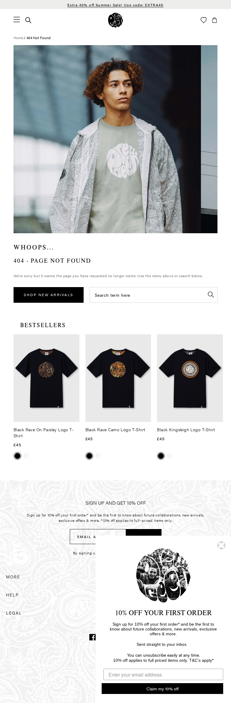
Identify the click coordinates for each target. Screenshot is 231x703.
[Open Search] (28, 20)
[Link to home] (115, 20)
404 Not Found (38, 37)
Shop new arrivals (48, 294)
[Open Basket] (214, 20)
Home (18, 37)
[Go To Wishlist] (204, 20)
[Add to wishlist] (73, 341)
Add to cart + (59, 415)
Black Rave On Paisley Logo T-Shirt (43, 432)
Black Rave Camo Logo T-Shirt (115, 429)
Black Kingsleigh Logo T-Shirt (186, 429)
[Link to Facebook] (92, 637)
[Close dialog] (221, 545)
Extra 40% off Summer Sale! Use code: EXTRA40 (115, 5)
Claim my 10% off (162, 689)
